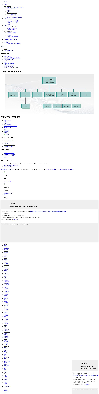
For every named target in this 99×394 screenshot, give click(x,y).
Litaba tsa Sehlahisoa (12, 28)
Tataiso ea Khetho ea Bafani (14, 43)
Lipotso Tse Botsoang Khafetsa (14, 17)
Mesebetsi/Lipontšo (11, 15)
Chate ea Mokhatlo (11, 8)
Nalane (8, 10)
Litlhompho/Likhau (11, 14)
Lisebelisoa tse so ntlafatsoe (10, 39)
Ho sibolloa (6, 42)
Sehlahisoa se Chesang (12, 20)
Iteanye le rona (7, 41)
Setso (8, 11)
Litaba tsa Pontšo (11, 29)
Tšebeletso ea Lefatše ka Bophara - (54, 169)
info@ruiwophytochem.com (10, 165)
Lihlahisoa (6, 18)
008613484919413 (8, 193)
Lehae (5, 4)
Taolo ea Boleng (8, 124)
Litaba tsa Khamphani (12, 27)
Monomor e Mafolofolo (12, 21)
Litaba (5, 25)
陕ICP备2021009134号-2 (7, 169)
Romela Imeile (7, 181)
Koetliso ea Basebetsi (12, 13)
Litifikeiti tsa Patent (11, 38)
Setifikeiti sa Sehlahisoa (12, 36)
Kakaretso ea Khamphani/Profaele (15, 7)
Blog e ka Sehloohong (68, 169)
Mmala (8, 24)
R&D (8, 34)
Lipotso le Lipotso (11, 32)
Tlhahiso (9, 35)
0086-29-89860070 (8, 166)
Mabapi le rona (7, 6)
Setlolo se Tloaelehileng (12, 22)
